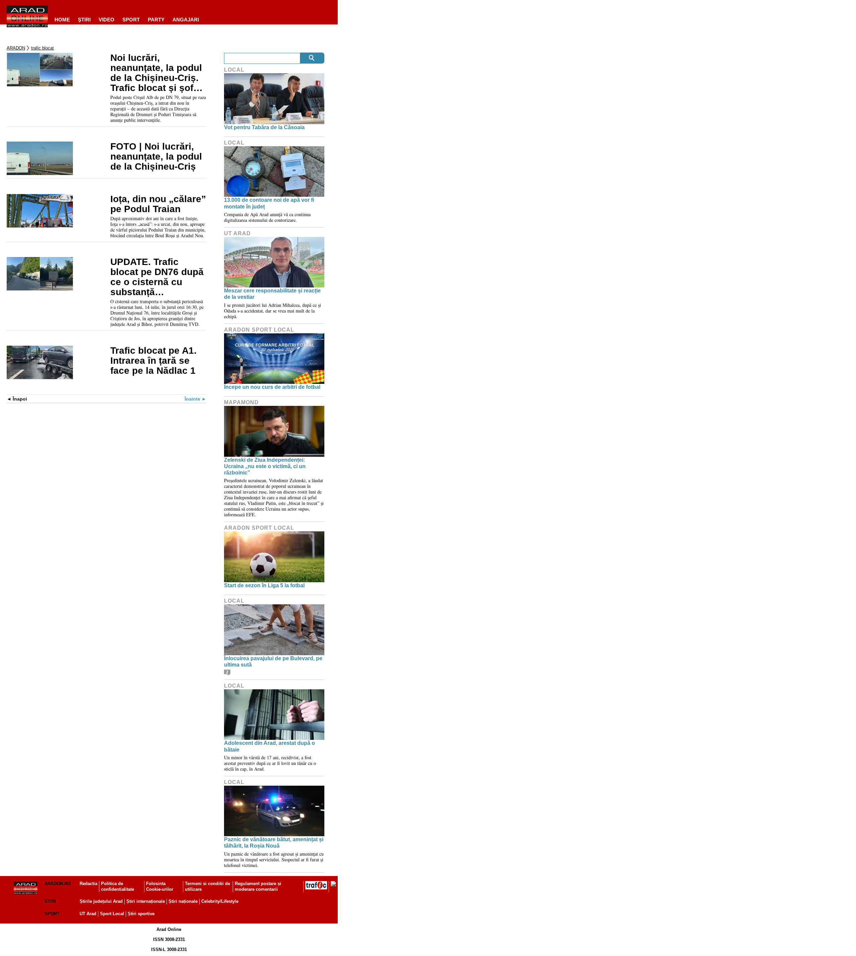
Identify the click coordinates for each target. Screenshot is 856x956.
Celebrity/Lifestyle (219, 901)
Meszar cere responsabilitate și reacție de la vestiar (272, 294)
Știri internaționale (145, 901)
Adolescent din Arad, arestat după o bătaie (269, 746)
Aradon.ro (57, 883)
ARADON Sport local (259, 330)
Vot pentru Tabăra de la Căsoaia (264, 127)
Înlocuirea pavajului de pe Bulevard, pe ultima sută (273, 662)
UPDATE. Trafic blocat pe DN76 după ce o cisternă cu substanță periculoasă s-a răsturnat (157, 277)
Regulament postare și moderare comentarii (258, 886)
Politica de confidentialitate (117, 886)
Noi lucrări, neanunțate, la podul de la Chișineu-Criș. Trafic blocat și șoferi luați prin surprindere (157, 73)
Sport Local (112, 913)
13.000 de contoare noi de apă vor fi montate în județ (269, 203)
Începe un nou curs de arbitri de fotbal (272, 387)
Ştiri (84, 19)
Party (156, 19)
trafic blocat (42, 48)
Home (62, 19)
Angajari (186, 19)
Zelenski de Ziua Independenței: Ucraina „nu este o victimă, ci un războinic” (265, 466)
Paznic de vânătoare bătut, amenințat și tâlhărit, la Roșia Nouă (273, 843)
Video (106, 19)
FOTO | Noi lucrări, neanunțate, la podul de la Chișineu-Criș (156, 157)
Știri (50, 901)
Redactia (88, 883)
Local (234, 70)
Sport (131, 19)
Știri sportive (141, 913)
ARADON (16, 48)
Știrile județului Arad (101, 901)
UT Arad (237, 233)
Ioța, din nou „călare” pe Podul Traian (158, 204)
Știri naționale (183, 901)
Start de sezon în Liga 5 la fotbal (264, 585)
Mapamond (241, 402)
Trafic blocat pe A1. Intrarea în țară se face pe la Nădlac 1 (153, 361)
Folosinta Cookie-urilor (159, 886)
